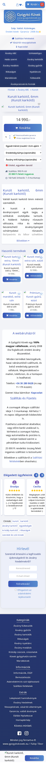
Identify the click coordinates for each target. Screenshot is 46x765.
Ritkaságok (23, 638)
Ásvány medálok (23, 647)
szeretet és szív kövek (13, 535)
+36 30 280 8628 (24, 383)
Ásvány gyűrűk (23, 630)
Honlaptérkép (23, 720)
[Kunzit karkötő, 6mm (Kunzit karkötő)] (23, 110)
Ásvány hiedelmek (22, 702)
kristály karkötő (10, 530)
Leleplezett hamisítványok (23, 698)
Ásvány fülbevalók (23, 625)
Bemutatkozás (22, 677)
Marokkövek (23, 660)
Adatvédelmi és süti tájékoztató (23, 681)
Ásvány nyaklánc (23, 643)
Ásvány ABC (23, 89)
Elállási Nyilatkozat (23, 715)
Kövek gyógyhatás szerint (23, 656)
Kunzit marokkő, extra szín (11, 305)
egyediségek (25, 525)
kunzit (16, 521)
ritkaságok (25, 530)
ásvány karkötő (10, 525)
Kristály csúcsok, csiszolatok (23, 652)
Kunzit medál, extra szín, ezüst (34, 265)
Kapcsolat (37, 392)
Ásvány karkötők (23, 634)
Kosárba (24, 128)
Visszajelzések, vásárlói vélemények (23, 706)
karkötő (24, 521)
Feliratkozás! (23, 583)
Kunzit (35, 89)
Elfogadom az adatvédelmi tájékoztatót (24, 593)
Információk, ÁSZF (23, 672)
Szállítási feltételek (23, 686)
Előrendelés (35, 275)
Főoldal (11, 89)
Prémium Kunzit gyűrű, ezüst (34, 305)
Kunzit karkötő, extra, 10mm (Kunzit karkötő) (12, 269)
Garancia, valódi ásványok (23, 711)
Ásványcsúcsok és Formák (23, 84)
